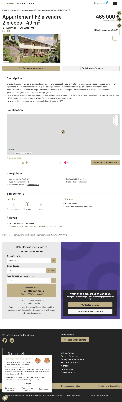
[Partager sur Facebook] (119, 13)
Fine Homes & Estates (71, 362)
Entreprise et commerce (72, 359)
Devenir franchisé (69, 356)
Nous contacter (68, 372)
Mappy (29, 153)
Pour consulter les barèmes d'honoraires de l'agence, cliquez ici (35, 226)
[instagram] (12, 340)
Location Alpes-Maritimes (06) (99, 395)
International (67, 369)
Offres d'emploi (68, 352)
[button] (7, 38)
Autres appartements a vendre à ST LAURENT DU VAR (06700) (61, 395)
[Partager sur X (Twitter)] (119, 19)
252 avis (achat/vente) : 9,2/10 (107, 30)
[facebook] (4, 340)
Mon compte (102, 3)
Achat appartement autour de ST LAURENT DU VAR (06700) (23, 395)
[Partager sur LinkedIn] (119, 25)
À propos (65, 365)
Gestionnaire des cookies (109, 386)
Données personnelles (70, 386)
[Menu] (115, 3)
